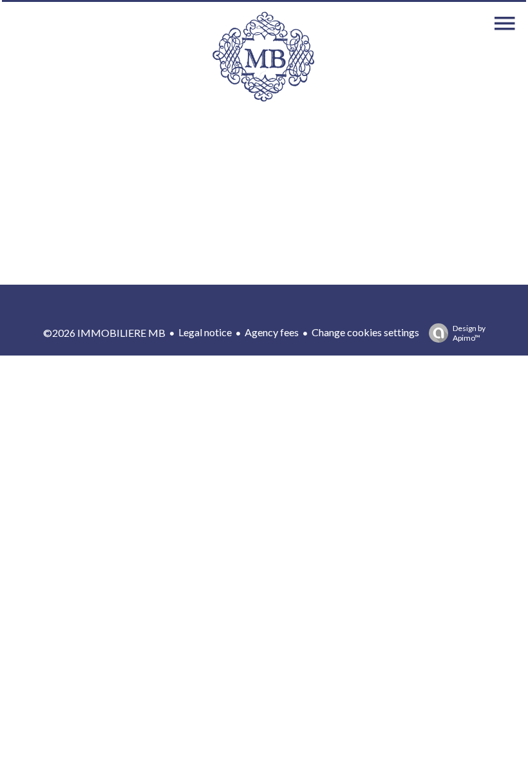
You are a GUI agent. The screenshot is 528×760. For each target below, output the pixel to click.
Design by (469, 333)
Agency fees (272, 332)
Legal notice (205, 332)
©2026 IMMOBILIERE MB (104, 333)
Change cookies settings (365, 332)
